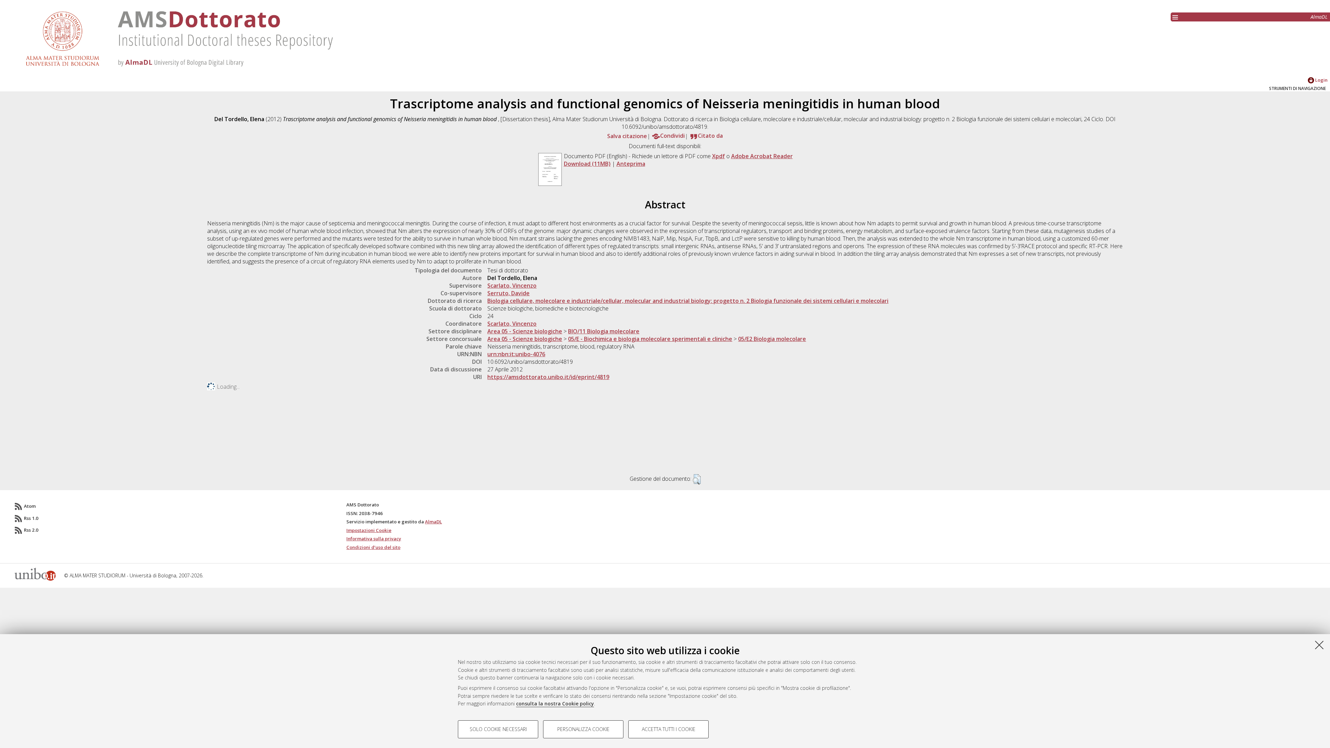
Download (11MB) (587, 164)
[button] (697, 479)
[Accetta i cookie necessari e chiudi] (1319, 644)
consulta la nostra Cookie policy (555, 703)
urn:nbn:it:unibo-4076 (516, 354)
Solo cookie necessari (498, 729)
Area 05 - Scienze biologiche (524, 331)
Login (1321, 80)
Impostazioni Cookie (368, 530)
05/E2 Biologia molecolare (772, 339)
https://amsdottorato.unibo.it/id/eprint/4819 (548, 377)
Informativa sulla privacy (373, 538)
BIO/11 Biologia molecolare (603, 331)
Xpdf (718, 156)
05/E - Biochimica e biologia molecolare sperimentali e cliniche (650, 339)
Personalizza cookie (583, 729)
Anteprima (631, 164)
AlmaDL (1319, 16)
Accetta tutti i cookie (668, 729)
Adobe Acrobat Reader (762, 156)
